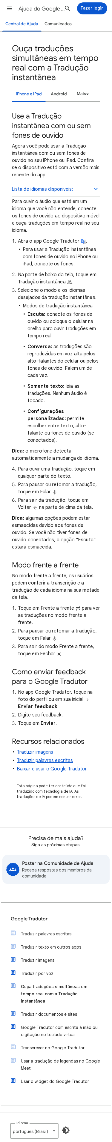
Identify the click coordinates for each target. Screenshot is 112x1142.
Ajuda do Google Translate (43, 8)
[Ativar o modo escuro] (66, 1130)
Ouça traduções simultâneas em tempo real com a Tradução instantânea (54, 994)
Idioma (22, 1123)
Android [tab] (59, 94)
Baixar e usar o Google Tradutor (52, 769)
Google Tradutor (29, 919)
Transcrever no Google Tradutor (53, 1048)
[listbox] (82, 93)
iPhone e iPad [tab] (29, 94)
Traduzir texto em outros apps (51, 947)
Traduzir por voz (37, 973)
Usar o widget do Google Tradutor (55, 1081)
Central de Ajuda (21, 23)
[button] (9, 8)
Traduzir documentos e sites (49, 1014)
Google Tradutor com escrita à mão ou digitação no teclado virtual (59, 1031)
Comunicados (58, 23)
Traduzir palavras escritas (45, 761)
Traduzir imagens (35, 752)
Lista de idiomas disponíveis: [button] (42, 189)
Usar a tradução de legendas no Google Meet (60, 1064)
